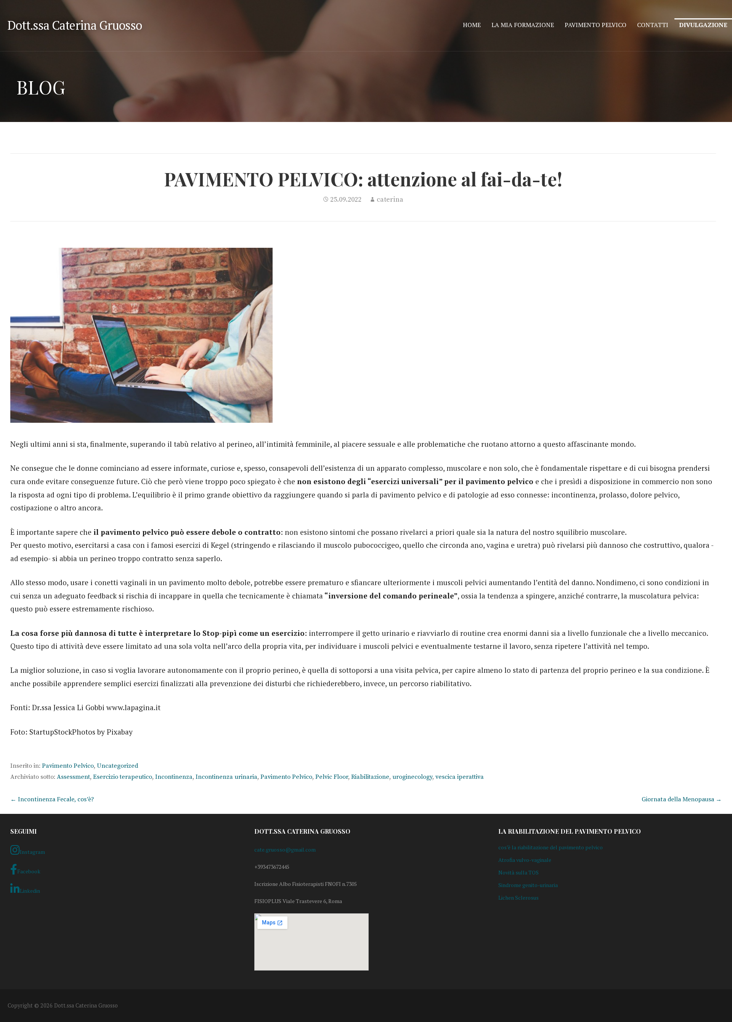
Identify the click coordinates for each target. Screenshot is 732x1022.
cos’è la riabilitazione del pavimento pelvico (550, 847)
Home (472, 25)
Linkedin (30, 890)
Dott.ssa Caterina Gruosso (75, 25)
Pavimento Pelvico (595, 25)
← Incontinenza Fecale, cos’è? (52, 799)
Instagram (32, 851)
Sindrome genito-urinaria (528, 885)
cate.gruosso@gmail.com (285, 849)
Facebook (28, 871)
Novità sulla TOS (518, 872)
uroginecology (412, 777)
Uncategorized (117, 766)
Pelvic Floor (331, 777)
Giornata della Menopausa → (682, 799)
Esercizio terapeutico (122, 777)
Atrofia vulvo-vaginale (524, 859)
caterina (390, 199)
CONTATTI (652, 25)
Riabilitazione (370, 777)
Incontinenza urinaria (226, 777)
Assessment (73, 777)
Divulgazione (703, 25)
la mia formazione (522, 25)
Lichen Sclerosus (518, 897)
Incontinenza (174, 777)
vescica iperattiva (459, 777)
